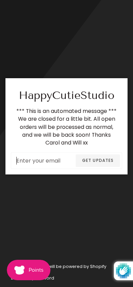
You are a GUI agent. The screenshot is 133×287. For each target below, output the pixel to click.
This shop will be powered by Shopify (66, 266)
